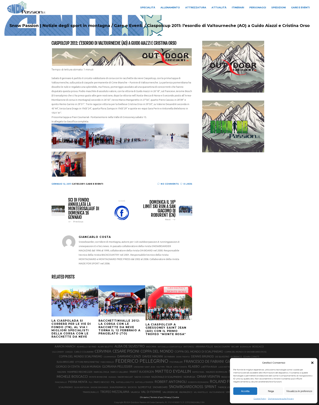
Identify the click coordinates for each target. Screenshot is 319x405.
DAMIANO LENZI (129, 356)
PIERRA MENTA (77, 381)
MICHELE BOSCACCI (72, 376)
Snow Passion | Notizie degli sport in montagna (59, 26)
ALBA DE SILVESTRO (129, 346)
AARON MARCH (65, 346)
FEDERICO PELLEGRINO (141, 361)
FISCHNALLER (176, 362)
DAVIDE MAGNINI (152, 356)
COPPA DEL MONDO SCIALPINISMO (80, 356)
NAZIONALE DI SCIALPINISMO (166, 376)
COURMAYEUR (110, 357)
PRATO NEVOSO (102, 382)
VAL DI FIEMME (151, 391)
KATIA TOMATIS (180, 367)
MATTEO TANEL (198, 372)
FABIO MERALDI (107, 362)
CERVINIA (103, 351)
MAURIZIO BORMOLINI (216, 372)
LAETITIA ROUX (209, 366)
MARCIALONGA (101, 372)
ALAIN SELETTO (105, 346)
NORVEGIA (189, 376)
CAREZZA (69, 352)
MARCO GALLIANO (119, 372)
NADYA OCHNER (142, 377)
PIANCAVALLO (61, 382)
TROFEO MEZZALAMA (114, 391)
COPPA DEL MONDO (157, 351)
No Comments (170, 184)
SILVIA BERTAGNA (81, 387)
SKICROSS (132, 387)
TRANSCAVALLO (91, 392)
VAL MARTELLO (201, 392)
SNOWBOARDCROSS (186, 387)
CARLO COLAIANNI (83, 351)
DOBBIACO (236, 356)
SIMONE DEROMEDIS (99, 387)
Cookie (175, 397)
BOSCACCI (258, 346)
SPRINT (210, 387)
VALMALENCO (185, 392)
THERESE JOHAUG (226, 387)
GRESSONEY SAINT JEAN (144, 367)
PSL (113, 382)
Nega (271, 391)
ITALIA (169, 367)
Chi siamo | (145, 397)
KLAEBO (194, 366)
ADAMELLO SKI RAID (86, 346)
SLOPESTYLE (144, 387)
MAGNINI (61, 372)
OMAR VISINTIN (208, 376)
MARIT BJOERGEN (142, 371)
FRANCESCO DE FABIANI (204, 361)
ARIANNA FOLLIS (204, 346)
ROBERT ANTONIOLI (171, 382)
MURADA (112, 377)
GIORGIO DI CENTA (68, 366)
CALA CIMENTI (58, 352)
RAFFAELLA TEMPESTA (144, 382)
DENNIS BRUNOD (202, 356)
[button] (312, 362)
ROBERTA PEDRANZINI (198, 382)
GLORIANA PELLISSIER (117, 366)
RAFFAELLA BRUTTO (125, 382)
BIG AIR (235, 346)
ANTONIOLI (188, 347)
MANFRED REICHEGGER (79, 372)
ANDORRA (151, 346)
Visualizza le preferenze (299, 391)
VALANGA (135, 392)
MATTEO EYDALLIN (173, 371)
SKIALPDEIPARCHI (117, 387)
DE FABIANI (169, 357)
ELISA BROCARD (65, 361)
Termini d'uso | (157, 397)
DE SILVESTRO (222, 356)
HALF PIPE (160, 367)
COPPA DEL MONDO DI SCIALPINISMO (199, 351)
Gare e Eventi (128, 26)
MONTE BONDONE (98, 377)
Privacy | (168, 397)
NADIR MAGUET (125, 377)
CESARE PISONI (126, 351)
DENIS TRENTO (183, 357)
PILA (90, 382)
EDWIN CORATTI (251, 356)
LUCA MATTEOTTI (226, 367)
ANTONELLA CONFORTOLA (170, 347)
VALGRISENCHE (170, 392)
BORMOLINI (245, 347)
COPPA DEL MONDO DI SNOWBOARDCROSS (245, 352)
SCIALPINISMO (65, 387)
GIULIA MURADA (91, 366)
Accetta (245, 391)
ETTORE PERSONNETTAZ (87, 362)
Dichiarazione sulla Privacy (281, 398)
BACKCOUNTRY (222, 346)
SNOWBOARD (160, 387)
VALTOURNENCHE (216, 392)
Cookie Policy (260, 398)
